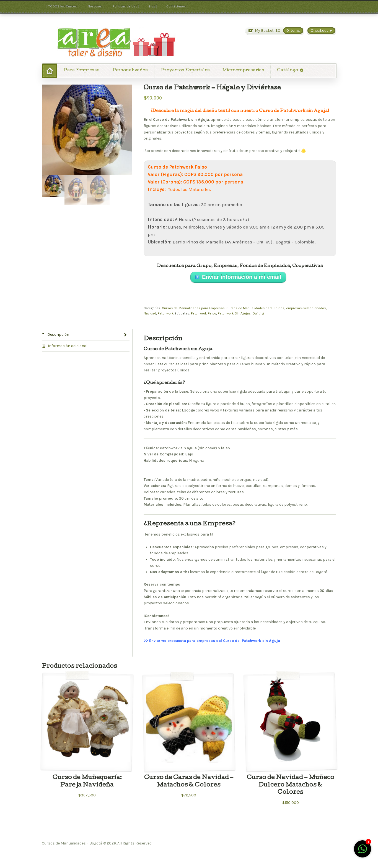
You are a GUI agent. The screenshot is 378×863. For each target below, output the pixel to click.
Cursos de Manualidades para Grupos (255, 308)
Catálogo (287, 70)
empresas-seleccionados (306, 308)
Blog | (153, 6)
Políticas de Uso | (126, 6)
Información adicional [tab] (67, 345)
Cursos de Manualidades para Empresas (193, 308)
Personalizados (130, 70)
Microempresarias (243, 70)
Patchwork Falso (203, 313)
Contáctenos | (177, 6)
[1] (362, 852)
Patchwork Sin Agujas (234, 313)
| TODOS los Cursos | (62, 6)
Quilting (258, 313)
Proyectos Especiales (185, 70)
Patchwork (166, 313)
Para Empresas (82, 70)
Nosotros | (95, 6)
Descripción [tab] (57, 334)
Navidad (150, 313)
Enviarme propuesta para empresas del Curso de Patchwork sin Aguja (215, 640)
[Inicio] (49, 71)
